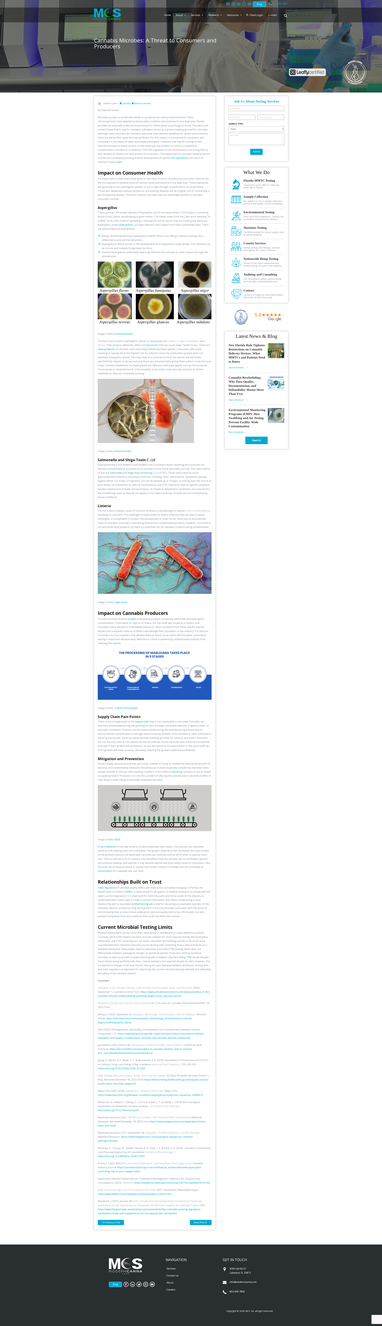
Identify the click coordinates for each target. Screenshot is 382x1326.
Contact (272, 15)
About (179, 15)
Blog (259, 4)
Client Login (256, 15)
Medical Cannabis (142, 103)
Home (167, 15)
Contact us (172, 1275)
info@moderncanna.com (243, 1282)
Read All (256, 440)
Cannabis (126, 103)
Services (195, 15)
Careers (171, 1289)
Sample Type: (236, 124)
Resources (233, 15)
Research (214, 15)
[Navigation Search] (286, 16)
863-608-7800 (237, 1291)
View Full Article (236, 367)
